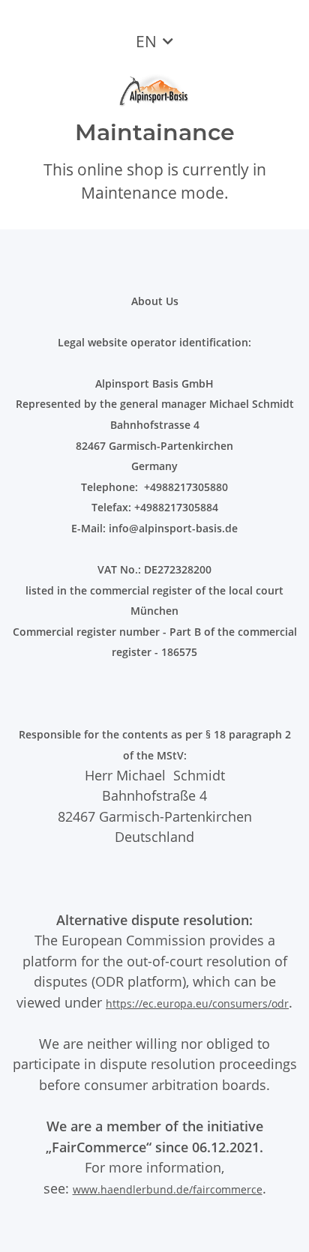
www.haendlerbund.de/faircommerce (167, 1189)
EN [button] (146, 41)
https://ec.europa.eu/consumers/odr (197, 1003)
